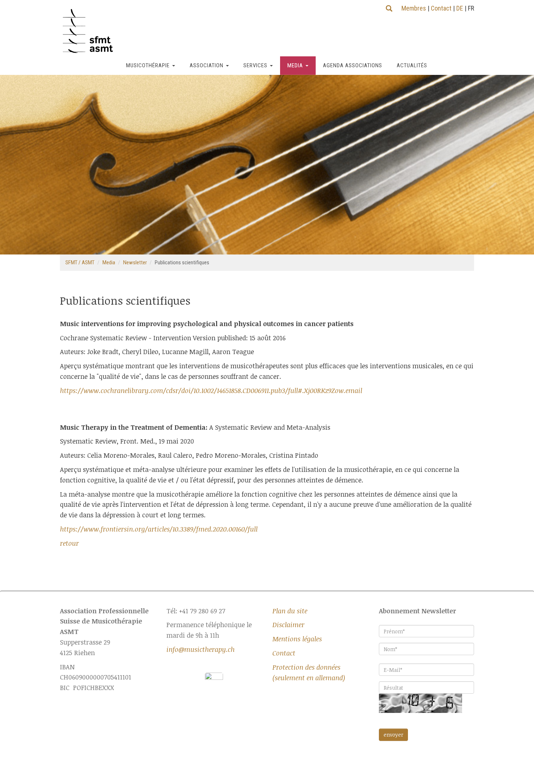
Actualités (412, 65)
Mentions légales (297, 638)
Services (255, 65)
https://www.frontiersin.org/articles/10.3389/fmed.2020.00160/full (159, 529)
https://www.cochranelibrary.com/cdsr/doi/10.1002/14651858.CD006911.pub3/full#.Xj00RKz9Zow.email (211, 390)
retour (69, 543)
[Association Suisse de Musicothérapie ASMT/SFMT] (90, 31)
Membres (413, 8)
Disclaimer (288, 624)
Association (206, 65)
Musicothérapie (148, 65)
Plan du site (289, 610)
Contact (441, 8)
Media (295, 65)
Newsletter (135, 262)
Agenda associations (352, 65)
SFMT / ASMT (79, 262)
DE (459, 8)
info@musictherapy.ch (200, 649)
